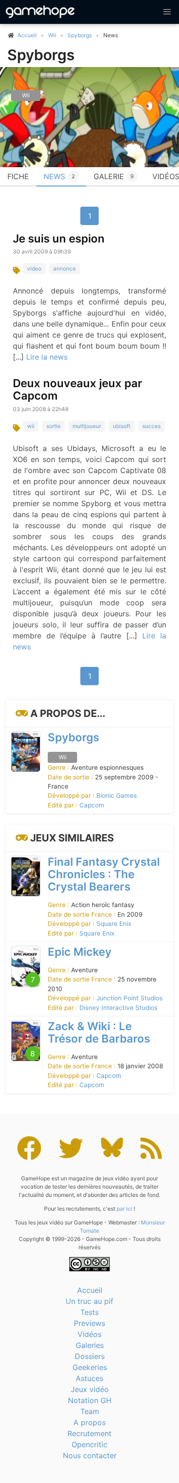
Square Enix (113, 923)
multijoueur (87, 426)
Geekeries (90, 1367)
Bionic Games (116, 795)
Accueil (89, 1290)
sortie (53, 426)
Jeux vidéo (90, 1389)
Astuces (89, 1378)
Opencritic (89, 1444)
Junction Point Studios (129, 998)
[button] (167, 12)
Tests (89, 1312)
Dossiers (90, 1356)
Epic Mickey (80, 952)
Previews (89, 1323)
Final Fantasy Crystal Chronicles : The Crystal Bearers (104, 874)
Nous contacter (90, 1455)
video (34, 268)
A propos (89, 1422)
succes (151, 426)
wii (30, 426)
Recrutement (89, 1433)
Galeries (90, 1345)
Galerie (114, 176)
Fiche (18, 176)
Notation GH (90, 1400)
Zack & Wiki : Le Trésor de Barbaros (99, 1032)
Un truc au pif (89, 1301)
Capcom (91, 805)
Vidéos (89, 1334)
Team (89, 1411)
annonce (64, 268)
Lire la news (46, 356)
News (59, 176)
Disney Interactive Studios (118, 1007)
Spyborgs (79, 35)
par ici (124, 1208)
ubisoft (121, 426)
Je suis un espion (59, 238)
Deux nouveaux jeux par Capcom (77, 389)
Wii (52, 35)
